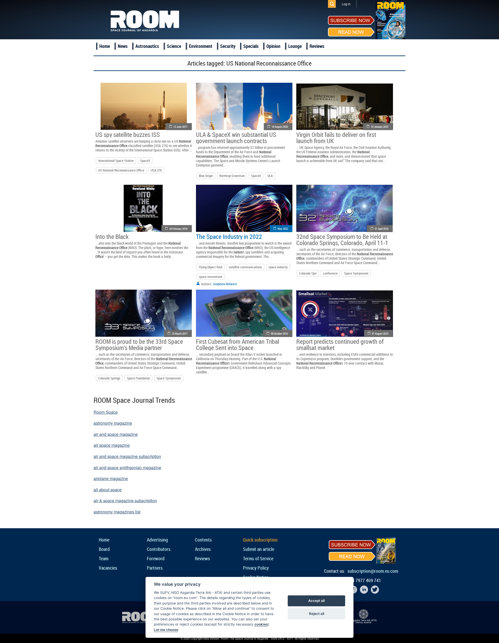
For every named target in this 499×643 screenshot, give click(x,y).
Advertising (157, 540)
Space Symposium (356, 273)
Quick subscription (260, 540)
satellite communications (245, 267)
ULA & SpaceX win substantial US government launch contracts (236, 137)
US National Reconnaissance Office (121, 170)
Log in (346, 4)
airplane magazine (111, 478)
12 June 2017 (180, 127)
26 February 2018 (178, 229)
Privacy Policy (256, 568)
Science (174, 46)
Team (103, 558)
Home (104, 46)
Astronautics (147, 46)
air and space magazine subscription (127, 456)
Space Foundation (138, 378)
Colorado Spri (308, 273)
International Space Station (116, 160)
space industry (278, 267)
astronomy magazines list (117, 512)
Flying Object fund (210, 267)
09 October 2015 (279, 333)
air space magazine (112, 445)
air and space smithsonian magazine (127, 467)
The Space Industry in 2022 (229, 236)
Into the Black (112, 236)
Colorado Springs (109, 378)
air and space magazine (116, 434)
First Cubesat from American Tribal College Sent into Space (237, 344)
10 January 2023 (379, 127)
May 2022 (283, 229)
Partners (155, 568)
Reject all (316, 614)
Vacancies (108, 568)
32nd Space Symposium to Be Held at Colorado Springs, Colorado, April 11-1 (342, 239)
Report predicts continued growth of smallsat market (340, 344)
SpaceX (145, 160)
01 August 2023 (380, 333)
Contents (203, 540)
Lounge (295, 46)
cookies (261, 624)
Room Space (106, 412)
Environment (200, 46)
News (123, 46)
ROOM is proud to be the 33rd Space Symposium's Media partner (139, 344)
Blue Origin (206, 175)
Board (104, 549)
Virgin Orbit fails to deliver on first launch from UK (336, 137)
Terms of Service (258, 558)
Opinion (273, 46)
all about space (108, 490)
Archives (203, 549)
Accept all (316, 601)
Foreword (156, 558)
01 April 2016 (381, 229)
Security (227, 46)
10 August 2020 (280, 127)
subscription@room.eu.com (372, 571)
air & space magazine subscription (125, 501)
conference (330, 273)
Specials (251, 46)
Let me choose (166, 630)
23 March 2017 (179, 333)
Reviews (317, 46)
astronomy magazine (113, 423)
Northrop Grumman (232, 175)
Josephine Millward (225, 284)
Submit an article (258, 549)
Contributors (158, 549)
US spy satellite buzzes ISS (127, 134)
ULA (270, 175)
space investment (210, 276)
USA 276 (156, 170)
